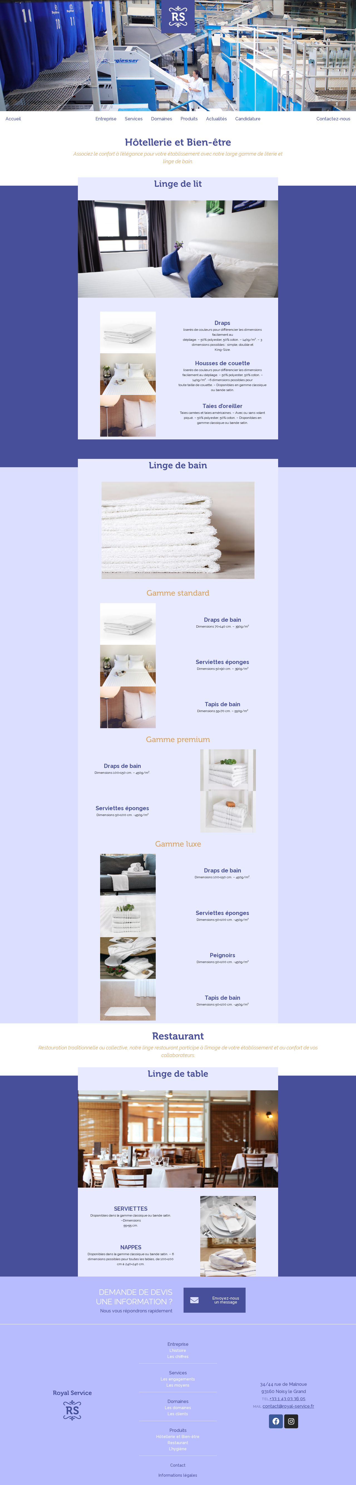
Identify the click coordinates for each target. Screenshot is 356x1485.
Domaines (161, 118)
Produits (189, 118)
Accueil (13, 118)
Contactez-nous (333, 118)
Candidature (248, 118)
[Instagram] (291, 1421)
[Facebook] (276, 1421)
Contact (178, 1465)
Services (134, 118)
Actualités (216, 118)
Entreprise (106, 118)
